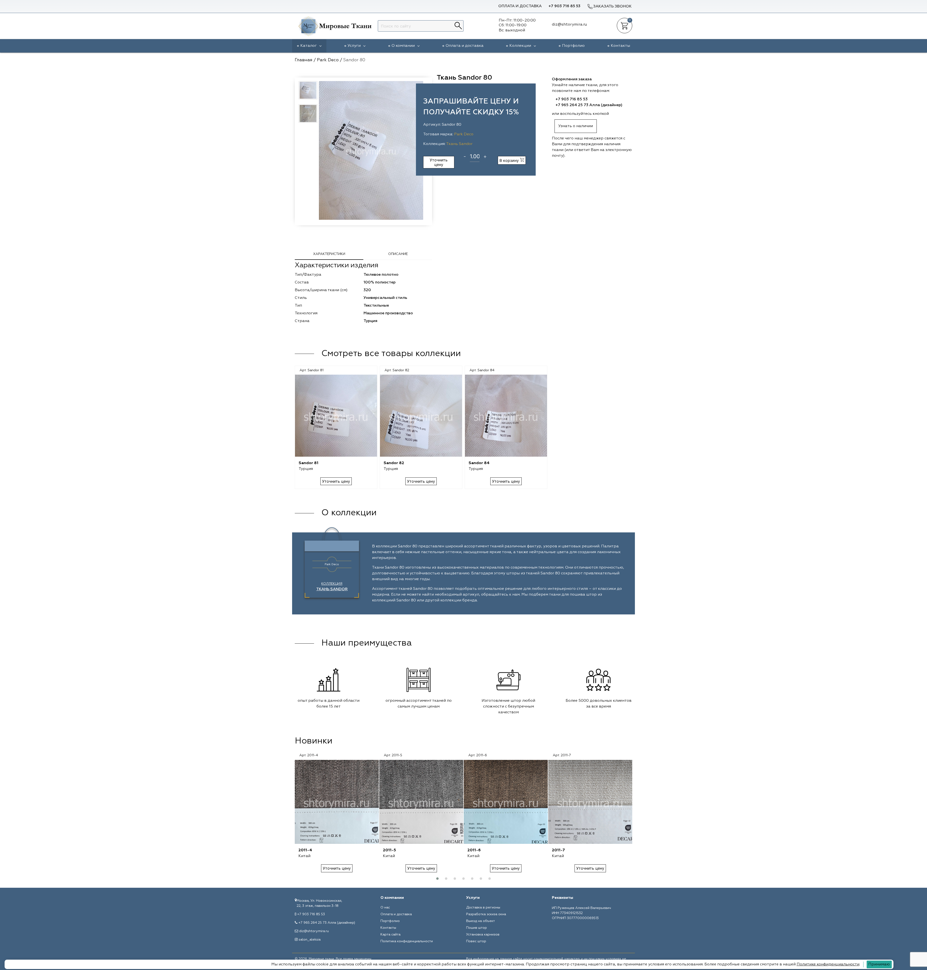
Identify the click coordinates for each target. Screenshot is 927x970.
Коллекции (520, 46)
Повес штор (476, 941)
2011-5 (389, 850)
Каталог (308, 46)
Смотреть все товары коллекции (391, 353)
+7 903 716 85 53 (564, 6)
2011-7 (558, 850)
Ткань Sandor (459, 144)
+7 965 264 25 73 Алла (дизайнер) (588, 105)
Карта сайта (390, 934)
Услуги (354, 46)
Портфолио (573, 46)
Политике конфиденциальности (828, 964)
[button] (437, 878)
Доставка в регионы (483, 907)
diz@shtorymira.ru (314, 931)
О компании (403, 46)
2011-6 (474, 850)
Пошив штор (476, 927)
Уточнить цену (439, 162)
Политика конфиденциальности (406, 941)
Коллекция (332, 586)
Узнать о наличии (575, 126)
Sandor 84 (479, 463)
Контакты (620, 46)
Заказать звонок (612, 6)
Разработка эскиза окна (486, 914)
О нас (385, 907)
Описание (398, 254)
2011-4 (305, 850)
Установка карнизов (482, 934)
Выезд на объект (480, 921)
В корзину (509, 160)
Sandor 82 (394, 463)
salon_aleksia (310, 939)
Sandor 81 (308, 463)
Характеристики (329, 254)
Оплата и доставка (520, 6)
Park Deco (463, 134)
